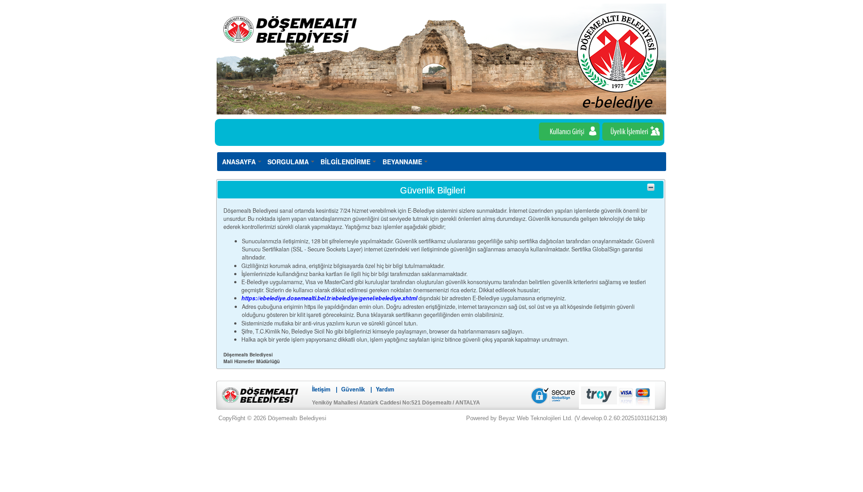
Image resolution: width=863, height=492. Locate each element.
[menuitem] (242, 161)
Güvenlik (353, 389)
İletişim (321, 389)
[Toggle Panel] (650, 187)
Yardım (385, 389)
